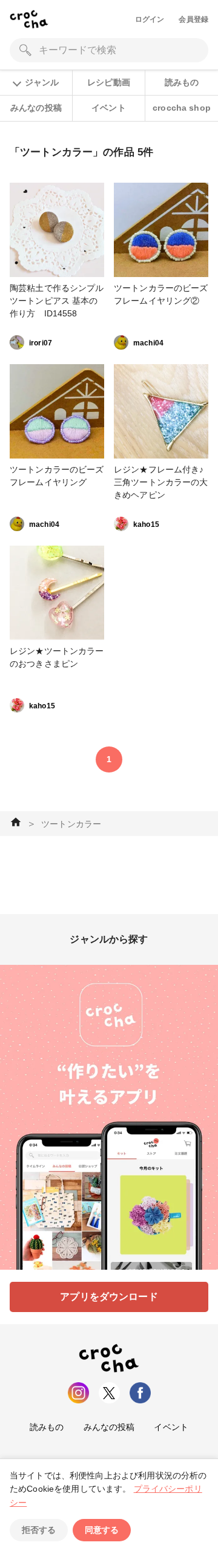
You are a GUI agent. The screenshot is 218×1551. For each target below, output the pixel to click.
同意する (102, 1530)
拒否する (39, 1530)
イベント (108, 108)
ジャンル (42, 82)
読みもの (182, 82)
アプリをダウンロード (109, 1296)
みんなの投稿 (36, 108)
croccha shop (182, 108)
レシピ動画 (108, 82)
